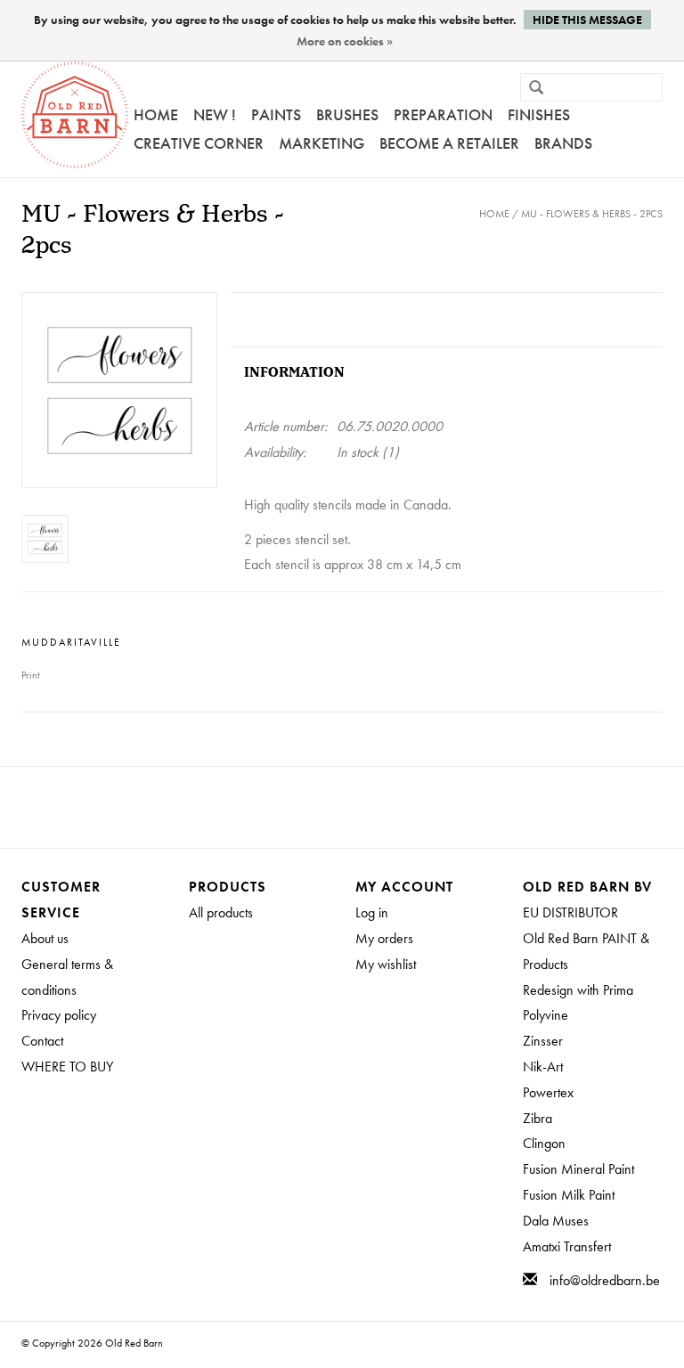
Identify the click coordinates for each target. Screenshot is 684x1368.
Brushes (347, 114)
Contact (42, 1040)
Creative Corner (199, 143)
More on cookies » (345, 41)
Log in (371, 912)
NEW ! (214, 114)
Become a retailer (449, 143)
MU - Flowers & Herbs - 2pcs (592, 214)
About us (45, 938)
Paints (276, 114)
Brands (563, 143)
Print (30, 675)
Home (156, 114)
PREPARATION (443, 114)
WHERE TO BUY (67, 1066)
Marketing (321, 143)
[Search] (529, 89)
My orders (384, 938)
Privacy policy (58, 1015)
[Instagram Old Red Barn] (358, 807)
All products (221, 912)
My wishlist (385, 964)
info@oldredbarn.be (605, 1280)
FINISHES (539, 114)
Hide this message (587, 20)
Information (294, 372)
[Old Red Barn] (74, 114)
